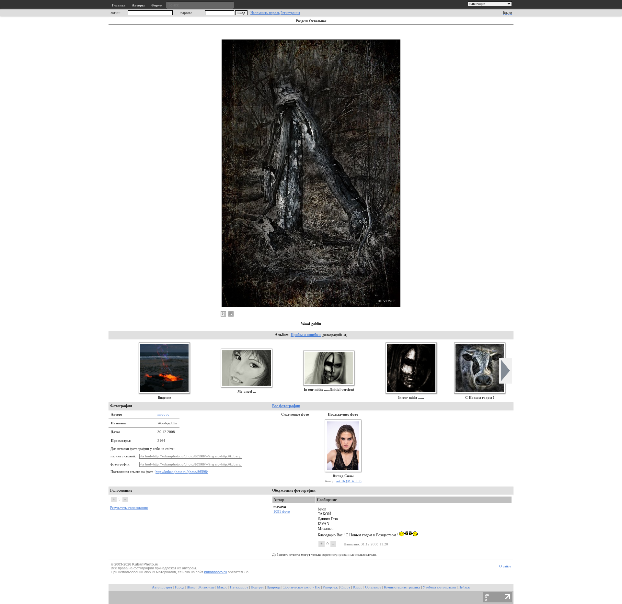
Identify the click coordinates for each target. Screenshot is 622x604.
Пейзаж (464, 587)
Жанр (191, 587)
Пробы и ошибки (306, 334)
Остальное (373, 587)
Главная (118, 5)
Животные (206, 587)
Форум (157, 5)
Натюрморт (239, 587)
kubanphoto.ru (215, 572)
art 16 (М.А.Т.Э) (349, 481)
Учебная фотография (439, 587)
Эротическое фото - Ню (302, 587)
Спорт (345, 587)
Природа (274, 587)
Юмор (358, 587)
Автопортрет (162, 587)
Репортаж (330, 587)
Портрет (257, 587)
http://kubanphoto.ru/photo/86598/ (182, 472)
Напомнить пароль (265, 13)
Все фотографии (286, 406)
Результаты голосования (129, 507)
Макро (222, 587)
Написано (351, 544)
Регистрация (290, 13)
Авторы (138, 5)
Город (179, 587)
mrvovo (163, 414)
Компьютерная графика (402, 587)
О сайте (505, 566)
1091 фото (281, 511)
